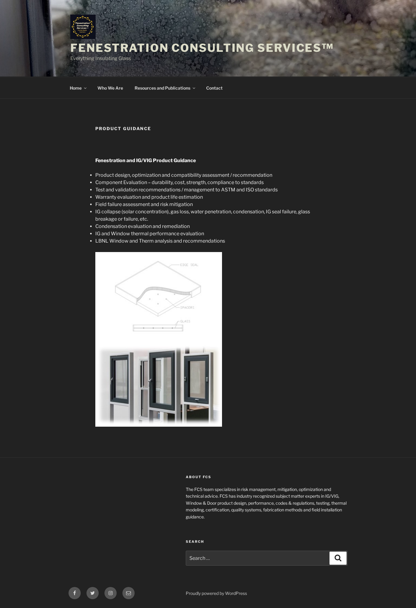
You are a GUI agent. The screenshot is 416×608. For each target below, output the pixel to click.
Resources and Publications (162, 88)
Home (76, 88)
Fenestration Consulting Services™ (202, 48)
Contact (214, 88)
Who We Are (110, 88)
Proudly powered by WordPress (216, 593)
